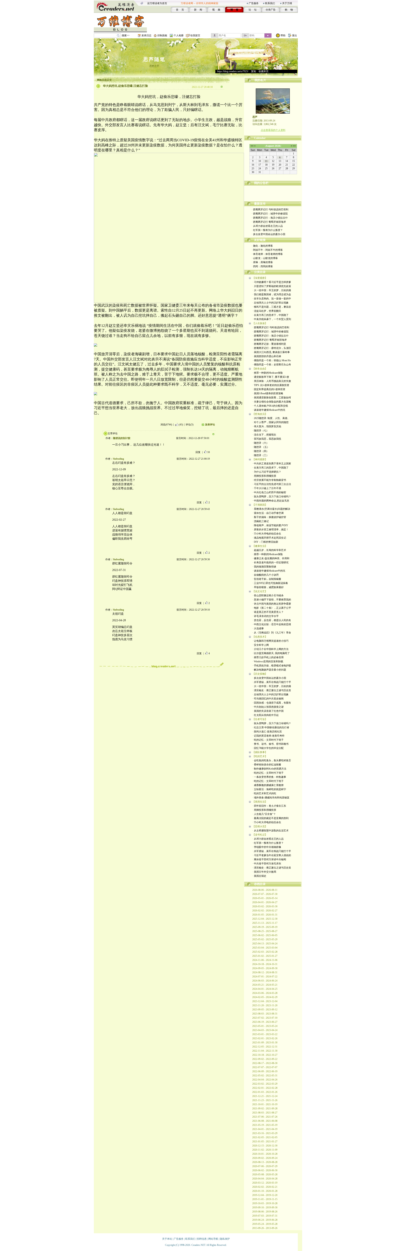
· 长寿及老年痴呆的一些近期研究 (270, 562)
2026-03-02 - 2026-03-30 (264, 906)
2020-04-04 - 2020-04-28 (264, 1178)
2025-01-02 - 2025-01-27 (264, 955)
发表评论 (210, 424)
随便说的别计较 (121, 438)
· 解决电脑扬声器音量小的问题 (269, 669)
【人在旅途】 (259, 323)
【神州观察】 (259, 459)
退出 (294, 35)
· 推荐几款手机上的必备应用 (268, 657)
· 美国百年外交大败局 (264, 871)
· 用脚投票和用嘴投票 (264, 475)
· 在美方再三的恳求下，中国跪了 (270, 315)
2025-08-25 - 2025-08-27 (264, 931)
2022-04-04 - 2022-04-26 (264, 1079)
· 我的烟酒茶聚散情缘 (264, 566)
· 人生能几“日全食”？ (264, 814)
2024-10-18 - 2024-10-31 (264, 964)
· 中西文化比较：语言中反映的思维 (271, 624)
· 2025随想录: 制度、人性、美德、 (271, 418)
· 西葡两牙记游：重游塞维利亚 (269, 343)
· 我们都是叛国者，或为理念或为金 (271, 294)
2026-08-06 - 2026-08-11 (264, 890)
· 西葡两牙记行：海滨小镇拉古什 (270, 217)
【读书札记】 (259, 834)
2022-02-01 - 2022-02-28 (264, 1087)
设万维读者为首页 (157, 3)
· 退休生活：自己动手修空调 (268, 513)
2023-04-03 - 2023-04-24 (264, 1030)
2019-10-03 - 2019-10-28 (264, 1203)
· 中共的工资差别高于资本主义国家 (271, 463)
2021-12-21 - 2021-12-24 (264, 1096)
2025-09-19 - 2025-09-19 (264, 927)
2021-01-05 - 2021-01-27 (264, 1141)
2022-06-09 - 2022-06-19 (264, 1071)
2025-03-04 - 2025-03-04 (264, 947)
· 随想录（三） (260, 455)
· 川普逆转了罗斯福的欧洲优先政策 (271, 286)
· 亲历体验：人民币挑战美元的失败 (271, 381)
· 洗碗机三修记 (260, 521)
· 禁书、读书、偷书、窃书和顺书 (270, 744)
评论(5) (189, 424)
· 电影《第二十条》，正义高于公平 (271, 607)
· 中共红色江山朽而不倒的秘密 (269, 492)
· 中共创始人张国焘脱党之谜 (268, 706)
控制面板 (162, 35)
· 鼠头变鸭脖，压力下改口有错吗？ (271, 496)
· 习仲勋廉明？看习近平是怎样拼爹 (271, 282)
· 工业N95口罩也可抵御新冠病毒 (270, 583)
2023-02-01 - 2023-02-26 (264, 1038)
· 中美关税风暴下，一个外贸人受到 (271, 319)
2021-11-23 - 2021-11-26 (264, 1100)
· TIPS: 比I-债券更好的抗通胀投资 (270, 385)
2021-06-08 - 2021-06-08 (264, 1120)
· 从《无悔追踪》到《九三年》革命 (271, 632)
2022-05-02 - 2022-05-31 (264, 1075)
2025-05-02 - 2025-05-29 (264, 939)
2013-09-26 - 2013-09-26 (264, 1228)
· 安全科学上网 (260, 645)
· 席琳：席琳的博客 (262, 262)
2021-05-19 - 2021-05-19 (264, 1125)
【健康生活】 (259, 546)
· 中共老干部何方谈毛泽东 (266, 863)
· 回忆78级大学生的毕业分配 (268, 748)
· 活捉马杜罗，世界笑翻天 (266, 311)
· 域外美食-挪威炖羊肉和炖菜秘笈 (270, 797)
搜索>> (126, 35)
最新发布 (260, 203)
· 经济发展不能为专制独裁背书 (269, 480)
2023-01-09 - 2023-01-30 (264, 1042)
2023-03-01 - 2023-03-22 (264, 1034)
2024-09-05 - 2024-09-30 (264, 968)
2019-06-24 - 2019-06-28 (264, 1219)
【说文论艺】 (259, 591)
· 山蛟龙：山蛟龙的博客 (265, 258)
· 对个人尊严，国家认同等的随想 (270, 422)
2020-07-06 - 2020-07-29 (264, 1166)
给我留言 (195, 35)
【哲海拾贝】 (259, 414)
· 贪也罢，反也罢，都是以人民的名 (271, 620)
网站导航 (213, 1238)
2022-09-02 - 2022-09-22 (264, 1059)
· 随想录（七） (260, 430)
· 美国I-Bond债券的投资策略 (267, 393)
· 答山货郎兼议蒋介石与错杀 (268, 595)
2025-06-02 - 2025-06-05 (264, 935)
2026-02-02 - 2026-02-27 (264, 910)
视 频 (216, 9)
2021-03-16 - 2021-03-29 (264, 1133)
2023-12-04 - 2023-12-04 (264, 1001)
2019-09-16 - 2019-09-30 (264, 1207)
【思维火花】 (259, 826)
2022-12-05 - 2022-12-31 (264, 1046)
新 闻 (198, 9)
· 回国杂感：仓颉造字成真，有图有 (271, 702)
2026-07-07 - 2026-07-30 (264, 894)
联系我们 (270, 3)
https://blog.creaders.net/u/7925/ (232, 71)
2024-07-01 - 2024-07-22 (264, 976)
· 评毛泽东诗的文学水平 (265, 616)
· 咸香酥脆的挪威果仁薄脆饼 (268, 785)
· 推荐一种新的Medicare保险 (267, 372)
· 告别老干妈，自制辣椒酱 (266, 579)
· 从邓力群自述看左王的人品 (267, 226)
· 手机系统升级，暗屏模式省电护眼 (271, 665)
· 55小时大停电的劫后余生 (266, 533)
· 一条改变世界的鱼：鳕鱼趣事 (269, 777)
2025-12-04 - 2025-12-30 (264, 918)
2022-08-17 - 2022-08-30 (264, 1063)
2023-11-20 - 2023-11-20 (264, 1005)
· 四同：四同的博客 (262, 266)
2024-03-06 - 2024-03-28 (264, 993)
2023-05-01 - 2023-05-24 (264, 1026)
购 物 (289, 9)
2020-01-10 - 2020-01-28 (264, 1191)
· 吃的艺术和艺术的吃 (264, 793)
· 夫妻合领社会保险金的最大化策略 (271, 401)
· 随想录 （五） (260, 447)
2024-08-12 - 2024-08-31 (264, 972)
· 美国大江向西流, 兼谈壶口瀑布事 (271, 352)
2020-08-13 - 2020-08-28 (264, 1162)
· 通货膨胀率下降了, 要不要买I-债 (270, 376)
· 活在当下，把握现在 (264, 434)
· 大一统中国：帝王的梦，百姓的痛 (271, 290)
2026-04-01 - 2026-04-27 (264, 902)
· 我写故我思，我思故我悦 (266, 438)
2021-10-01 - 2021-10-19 (264, 1104)
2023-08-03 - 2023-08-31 (264, 1013)
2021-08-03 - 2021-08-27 (264, 1112)
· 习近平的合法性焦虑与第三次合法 (271, 484)
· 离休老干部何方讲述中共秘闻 (269, 859)
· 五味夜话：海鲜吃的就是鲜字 (269, 789)
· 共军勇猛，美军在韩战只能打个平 (271, 682)
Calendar (260, 138)
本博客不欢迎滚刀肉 (273, 195)
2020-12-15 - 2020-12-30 (264, 1145)
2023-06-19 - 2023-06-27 (264, 1021)
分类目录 (260, 272)
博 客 (234, 9)
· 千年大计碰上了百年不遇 (266, 488)
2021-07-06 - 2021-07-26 (264, 1116)
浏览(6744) (166, 424)
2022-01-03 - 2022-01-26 (264, 1092)
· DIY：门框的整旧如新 (265, 541)
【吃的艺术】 (259, 756)
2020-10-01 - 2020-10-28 (264, 1153)
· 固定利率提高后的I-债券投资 (268, 389)
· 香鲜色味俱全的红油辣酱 (266, 764)
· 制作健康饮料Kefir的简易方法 (269, 768)
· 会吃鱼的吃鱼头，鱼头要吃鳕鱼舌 (271, 760)
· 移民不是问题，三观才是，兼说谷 (271, 306)
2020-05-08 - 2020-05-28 (264, 1174)
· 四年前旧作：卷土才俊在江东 (269, 805)
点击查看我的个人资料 (273, 130)
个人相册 (179, 35)
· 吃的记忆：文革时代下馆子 (268, 739)
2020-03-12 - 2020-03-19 (264, 1182)
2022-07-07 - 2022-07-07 (264, 1067)
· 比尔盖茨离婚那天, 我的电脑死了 (271, 653)
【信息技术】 (259, 636)
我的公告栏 (261, 183)
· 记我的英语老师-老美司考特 (268, 735)
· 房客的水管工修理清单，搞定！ (270, 529)
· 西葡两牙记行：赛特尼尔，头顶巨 (271, 348)
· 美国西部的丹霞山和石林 (266, 356)
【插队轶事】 (259, 752)
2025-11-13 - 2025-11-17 (264, 922)
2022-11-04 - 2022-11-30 (264, 1050)
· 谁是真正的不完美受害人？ (268, 612)
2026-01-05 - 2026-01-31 (264, 914)
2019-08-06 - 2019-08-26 (264, 1211)
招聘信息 (202, 1238)
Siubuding (118, 458)
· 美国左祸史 (259, 875)
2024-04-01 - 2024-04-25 (264, 988)
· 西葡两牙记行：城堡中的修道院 (270, 213)
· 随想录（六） (260, 442)
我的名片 (260, 80)
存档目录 (260, 884)
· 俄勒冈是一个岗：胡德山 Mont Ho (271, 360)
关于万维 (287, 3)
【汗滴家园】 (259, 504)
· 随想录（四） (260, 451)
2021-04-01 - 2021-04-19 (264, 1129)
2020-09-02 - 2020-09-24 (264, 1158)
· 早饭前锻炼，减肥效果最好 (268, 587)
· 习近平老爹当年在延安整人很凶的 (271, 855)
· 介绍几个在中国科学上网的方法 (270, 649)
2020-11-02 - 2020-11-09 (264, 1149)
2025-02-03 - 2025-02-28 (264, 951)
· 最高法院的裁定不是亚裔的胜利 (270, 818)
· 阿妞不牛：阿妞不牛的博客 (267, 249)
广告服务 (254, 3)
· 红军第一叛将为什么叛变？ (267, 230)
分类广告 (271, 9)
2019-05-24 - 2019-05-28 (264, 1224)
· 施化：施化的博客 (262, 245)
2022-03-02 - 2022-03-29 (264, 1083)
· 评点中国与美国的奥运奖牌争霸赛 (271, 603)
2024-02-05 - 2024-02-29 (264, 997)
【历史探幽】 (259, 673)
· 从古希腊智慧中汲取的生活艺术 (270, 830)
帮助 (282, 35)
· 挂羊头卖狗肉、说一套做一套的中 (271, 298)
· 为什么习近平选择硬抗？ (266, 471)
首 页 (180, 9)
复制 (253, 71)
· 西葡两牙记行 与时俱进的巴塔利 (270, 209)
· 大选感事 (258, 628)
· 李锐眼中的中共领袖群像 (266, 847)
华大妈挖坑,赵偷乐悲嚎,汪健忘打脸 (125, 85)
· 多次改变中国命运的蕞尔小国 (268, 234)
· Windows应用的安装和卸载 (267, 661)
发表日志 (146, 35)
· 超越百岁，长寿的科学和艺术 (269, 550)
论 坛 (253, 9)
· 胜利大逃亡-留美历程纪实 (267, 731)
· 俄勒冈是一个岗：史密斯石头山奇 (271, 364)
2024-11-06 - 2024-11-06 (264, 960)
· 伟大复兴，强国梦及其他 (266, 426)
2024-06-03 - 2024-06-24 (264, 980)
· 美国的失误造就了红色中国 (268, 711)
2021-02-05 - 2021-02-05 (264, 1137)
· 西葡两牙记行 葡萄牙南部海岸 (269, 221)
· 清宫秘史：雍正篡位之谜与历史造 (271, 690)
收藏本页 (264, 71)
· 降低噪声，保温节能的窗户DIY (270, 525)
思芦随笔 (154, 59)
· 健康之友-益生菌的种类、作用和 (270, 558)
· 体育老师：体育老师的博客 (267, 254)
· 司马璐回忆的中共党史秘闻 (268, 698)
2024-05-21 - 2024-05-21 (264, 984)
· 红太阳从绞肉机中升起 (265, 715)
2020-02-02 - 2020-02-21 (264, 1186)
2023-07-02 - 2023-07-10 (264, 1017)
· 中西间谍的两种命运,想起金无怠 (270, 500)
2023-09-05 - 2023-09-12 (264, 1009)
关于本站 (167, 1238)
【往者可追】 (259, 719)
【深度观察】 (259, 278)
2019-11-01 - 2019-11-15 (264, 1199)
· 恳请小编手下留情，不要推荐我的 (271, 599)
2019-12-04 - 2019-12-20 (264, 1195)
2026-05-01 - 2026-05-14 (264, 898)
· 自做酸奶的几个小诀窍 (265, 574)
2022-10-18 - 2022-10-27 (264, 1054)
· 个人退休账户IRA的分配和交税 (270, 405)
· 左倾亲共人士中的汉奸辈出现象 (270, 302)
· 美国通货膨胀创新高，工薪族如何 (271, 397)
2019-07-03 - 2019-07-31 (264, 1215)
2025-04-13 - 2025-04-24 (264, 943)
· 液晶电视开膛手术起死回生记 (269, 537)
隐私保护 (225, 1238)
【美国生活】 (259, 801)
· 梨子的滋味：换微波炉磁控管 (269, 517)
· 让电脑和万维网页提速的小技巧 (270, 640)
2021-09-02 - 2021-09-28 (264, 1108)
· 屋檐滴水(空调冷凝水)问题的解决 (271, 508)
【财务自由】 (259, 368)
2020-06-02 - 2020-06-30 (264, 1170)
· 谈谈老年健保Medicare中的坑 (268, 409)
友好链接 (260, 239)
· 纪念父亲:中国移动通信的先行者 (270, 727)
